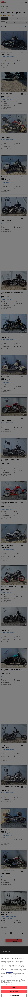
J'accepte (14, 987)
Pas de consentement (14, 991)
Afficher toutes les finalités (14, 995)
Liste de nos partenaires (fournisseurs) (9, 984)
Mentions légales (9, 972)
